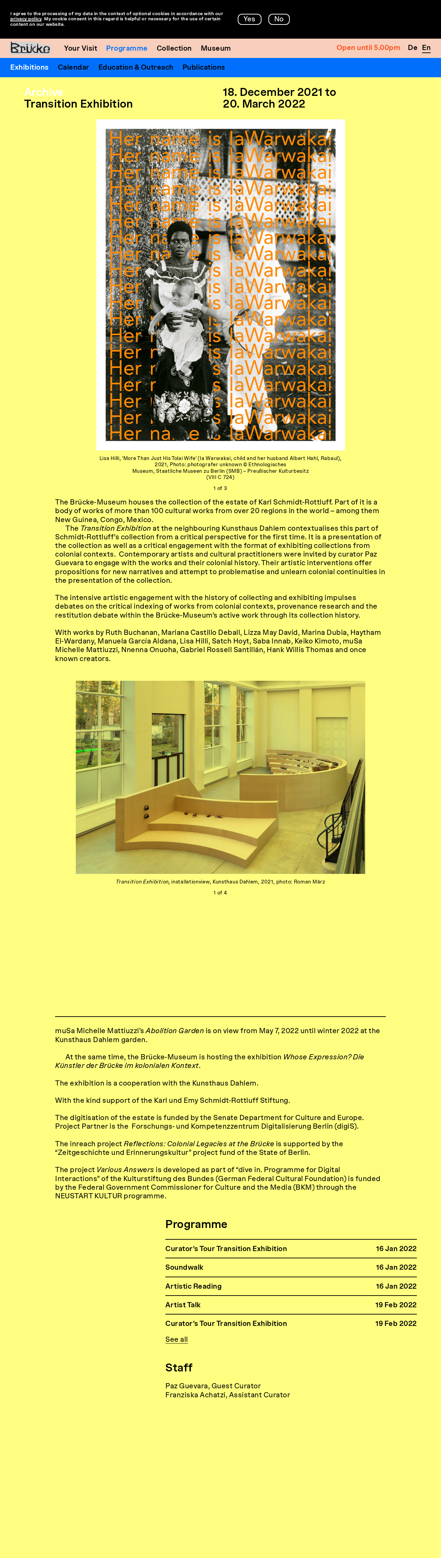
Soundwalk (184, 1268)
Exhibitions (29, 67)
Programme (127, 49)
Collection (174, 49)
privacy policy (25, 19)
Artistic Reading (193, 1287)
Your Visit (80, 49)
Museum (216, 49)
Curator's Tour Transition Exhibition (226, 1249)
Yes (250, 19)
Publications (204, 67)
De (413, 48)
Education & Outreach (136, 67)
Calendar (74, 67)
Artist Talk (183, 1305)
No (279, 19)
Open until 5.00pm (369, 48)
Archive (44, 93)
